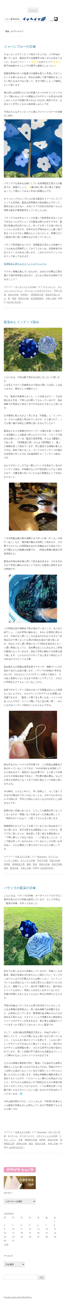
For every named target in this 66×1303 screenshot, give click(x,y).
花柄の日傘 (21, 1143)
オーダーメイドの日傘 (25, 286)
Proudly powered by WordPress (18, 1297)
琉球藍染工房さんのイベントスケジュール (25, 263)
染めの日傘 (13, 294)
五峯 (20, 1139)
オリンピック (49, 286)
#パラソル (53, 856)
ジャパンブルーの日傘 (20, 46)
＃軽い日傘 (50, 298)
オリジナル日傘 (28, 860)
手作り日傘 (42, 860)
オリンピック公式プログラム (38, 290)
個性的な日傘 (31, 1139)
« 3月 (6, 1244)
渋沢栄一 (25, 294)
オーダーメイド (27, 1135)
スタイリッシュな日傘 (46, 1135)
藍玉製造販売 (37, 298)
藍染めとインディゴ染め (21, 322)
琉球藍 (7, 864)
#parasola (41, 856)
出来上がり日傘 (22, 856)
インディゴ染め (11, 860)
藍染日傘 (14, 868)
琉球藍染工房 (37, 294)
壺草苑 (42, 1139)
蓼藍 (29, 864)
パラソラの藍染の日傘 (20, 888)
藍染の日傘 (23, 298)
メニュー (33, 10)
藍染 (14, 298)
